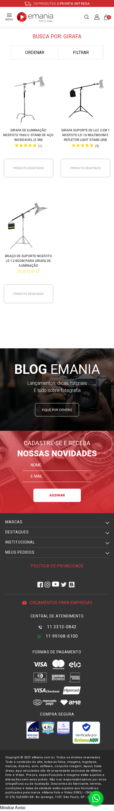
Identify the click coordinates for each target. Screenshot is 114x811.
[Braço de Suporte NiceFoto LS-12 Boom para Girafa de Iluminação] (28, 226)
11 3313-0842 (61, 626)
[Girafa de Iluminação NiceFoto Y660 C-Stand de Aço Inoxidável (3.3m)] (28, 100)
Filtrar (81, 52)
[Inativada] (32, 729)
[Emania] (35, 17)
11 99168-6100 (61, 636)
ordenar (34, 52)
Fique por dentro (57, 410)
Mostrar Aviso (12, 807)
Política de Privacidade (57, 565)
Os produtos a (61, 4)
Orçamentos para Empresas (60, 602)
